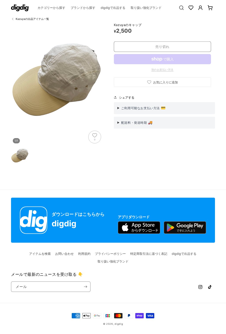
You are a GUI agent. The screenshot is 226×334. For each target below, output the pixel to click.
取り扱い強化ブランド (113, 261)
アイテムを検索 (40, 253)
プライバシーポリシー (110, 253)
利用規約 (84, 253)
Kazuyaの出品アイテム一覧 (32, 19)
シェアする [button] (126, 97)
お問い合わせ (64, 253)
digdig (119, 323)
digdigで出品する (184, 253)
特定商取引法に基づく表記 (148, 253)
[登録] (85, 286)
